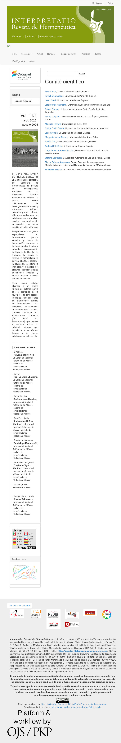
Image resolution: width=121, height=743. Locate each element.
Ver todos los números (19, 605)
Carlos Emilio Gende (54, 128)
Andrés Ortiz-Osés (53, 145)
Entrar (111, 3)
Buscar (97, 53)
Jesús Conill (50, 100)
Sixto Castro (50, 91)
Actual (40, 53)
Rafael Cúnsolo (52, 109)
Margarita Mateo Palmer (56, 137)
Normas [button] (51, 53)
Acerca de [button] (26, 53)
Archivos (86, 53)
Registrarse (97, 3)
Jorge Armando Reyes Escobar (59, 150)
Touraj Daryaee (52, 116)
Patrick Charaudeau (54, 95)
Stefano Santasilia (53, 157)
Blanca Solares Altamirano (57, 162)
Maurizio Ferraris (53, 123)
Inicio (14, 53)
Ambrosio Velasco (53, 169)
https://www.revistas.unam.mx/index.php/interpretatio (76, 707)
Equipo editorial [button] (68, 53)
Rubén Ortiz (50, 141)
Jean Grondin (51, 132)
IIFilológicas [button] (17, 61)
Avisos (32, 61)
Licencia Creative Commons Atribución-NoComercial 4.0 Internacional (73, 704)
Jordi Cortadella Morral (55, 104)
